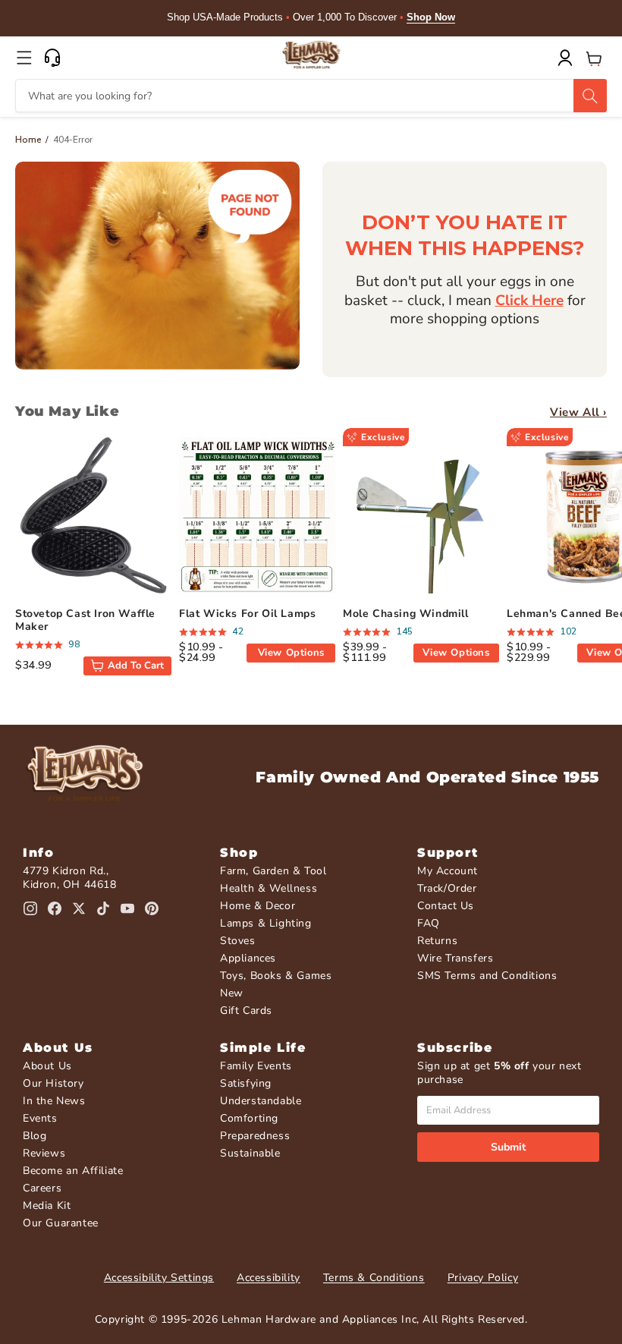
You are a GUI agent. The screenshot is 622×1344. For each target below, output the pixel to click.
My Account (447, 871)
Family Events (256, 1066)
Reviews (44, 1153)
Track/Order (447, 888)
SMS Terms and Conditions (487, 975)
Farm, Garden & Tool (273, 871)
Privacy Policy (483, 1277)
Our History (53, 1083)
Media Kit (47, 1205)
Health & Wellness (268, 888)
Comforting (249, 1118)
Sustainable (250, 1153)
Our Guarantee (61, 1223)
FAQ (428, 923)
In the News (54, 1101)
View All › (578, 412)
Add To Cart (136, 665)
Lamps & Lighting (266, 923)
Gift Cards (246, 1010)
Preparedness (255, 1135)
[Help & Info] (52, 58)
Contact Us (445, 906)
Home (28, 140)
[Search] (590, 95)
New (231, 993)
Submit (508, 1147)
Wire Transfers (455, 958)
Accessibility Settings (159, 1277)
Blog (34, 1135)
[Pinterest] (151, 908)
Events (40, 1118)
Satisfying (246, 1083)
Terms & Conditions (374, 1277)
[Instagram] (30, 908)
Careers (42, 1188)
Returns (437, 940)
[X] (78, 908)
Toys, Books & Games (275, 975)
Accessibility (268, 1277)
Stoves (238, 940)
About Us (47, 1066)
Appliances (248, 958)
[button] (24, 57)
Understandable (260, 1101)
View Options (291, 652)
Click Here (529, 300)
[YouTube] (127, 908)
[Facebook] (54, 908)
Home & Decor (257, 906)
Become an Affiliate (73, 1170)
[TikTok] (103, 908)
